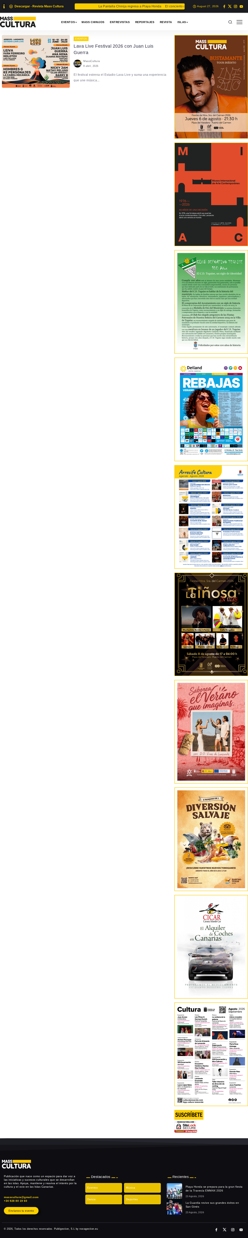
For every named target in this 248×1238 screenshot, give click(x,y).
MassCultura (91, 61)
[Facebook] (224, 6)
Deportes (132, 1199)
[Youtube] (241, 6)
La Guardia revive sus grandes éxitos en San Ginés (212, 1204)
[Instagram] (235, 6)
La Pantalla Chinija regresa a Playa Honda (111, 6)
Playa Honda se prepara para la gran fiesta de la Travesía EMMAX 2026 (214, 1188)
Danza (91, 1199)
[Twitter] (230, 6)
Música (130, 1187)
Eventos (92, 1187)
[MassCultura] (18, 21)
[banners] (211, 839)
